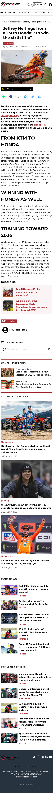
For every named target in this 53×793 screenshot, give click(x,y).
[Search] (28, 4)
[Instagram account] (42, 757)
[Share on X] (18, 96)
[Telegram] (25, 96)
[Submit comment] (48, 349)
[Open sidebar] (1, 12)
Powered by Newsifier (26, 784)
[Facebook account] (38, 757)
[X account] (34, 757)
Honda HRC (40, 125)
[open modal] (50, 4)
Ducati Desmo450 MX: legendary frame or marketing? (27, 292)
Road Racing (24, 699)
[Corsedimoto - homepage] (10, 4)
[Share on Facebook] (10, 96)
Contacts (34, 766)
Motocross (8, 43)
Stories (5, 501)
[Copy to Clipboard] (32, 96)
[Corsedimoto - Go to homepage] (10, 758)
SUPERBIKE (24, 12)
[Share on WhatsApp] (3, 96)
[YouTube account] (50, 757)
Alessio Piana (13, 47)
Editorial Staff (21, 766)
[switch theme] (46, 4)
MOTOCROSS (41, 12)
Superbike (23, 639)
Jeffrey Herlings (10, 115)
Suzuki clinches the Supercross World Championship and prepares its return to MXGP (31, 305)
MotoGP (22, 596)
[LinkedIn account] (46, 757)
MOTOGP (10, 12)
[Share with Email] (39, 96)
